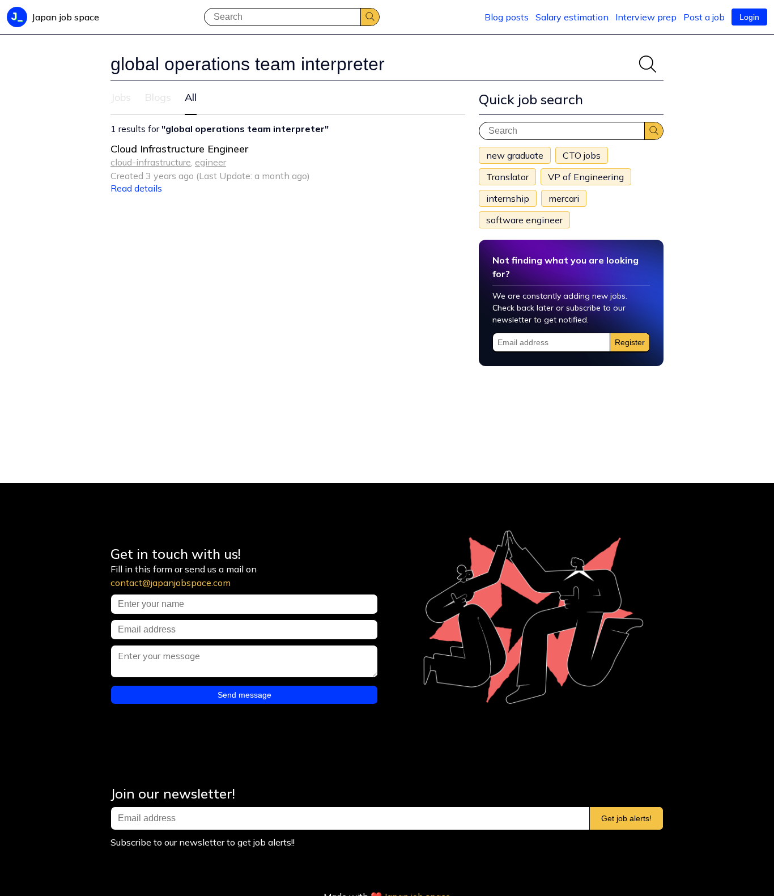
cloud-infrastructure (150, 162)
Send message (244, 694)
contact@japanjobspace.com (170, 582)
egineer (210, 162)
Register (630, 342)
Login (749, 17)
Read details (136, 188)
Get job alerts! (626, 818)
